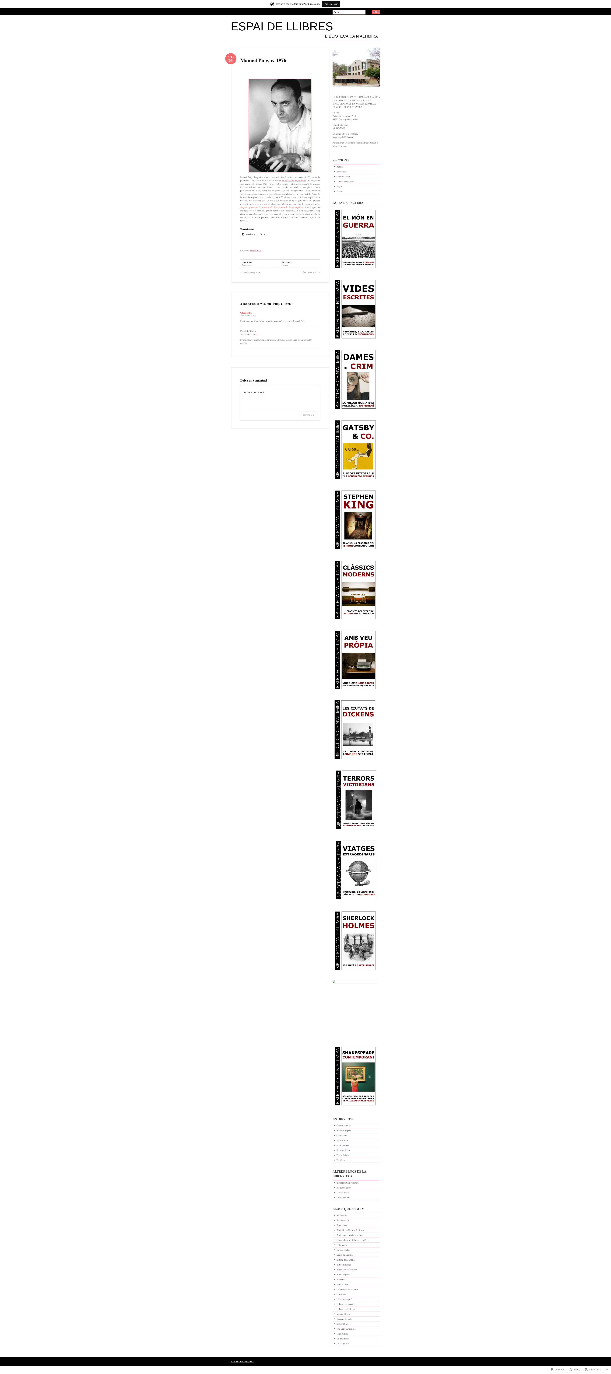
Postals (285, 264)
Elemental (341, 1279)
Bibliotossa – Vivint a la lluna (350, 1235)
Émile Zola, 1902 (311, 272)
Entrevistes (341, 171)
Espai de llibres (282, 26)
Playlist (340, 186)
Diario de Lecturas (345, 1254)
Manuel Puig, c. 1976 (263, 60)
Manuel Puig (255, 250)
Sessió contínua (343, 1197)
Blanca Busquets (344, 1130)
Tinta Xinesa (342, 1333)
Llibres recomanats (345, 181)
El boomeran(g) (344, 1264)
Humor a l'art (343, 1284)
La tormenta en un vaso (347, 1289)
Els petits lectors (344, 1187)
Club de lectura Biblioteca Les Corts (353, 1239)
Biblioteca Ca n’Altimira (351, 36)
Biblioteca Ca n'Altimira (347, 1182)
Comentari (308, 415)
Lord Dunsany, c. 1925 (251, 272)
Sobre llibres (342, 1323)
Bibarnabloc (342, 1225)
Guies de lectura (344, 176)
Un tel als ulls (343, 1343)
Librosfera (341, 1294)
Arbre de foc (342, 1215)
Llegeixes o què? (344, 1299)
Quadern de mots (344, 1318)
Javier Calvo (342, 1140)
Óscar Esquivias (344, 1125)
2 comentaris (247, 264)
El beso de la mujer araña (294, 180)
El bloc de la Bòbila (346, 1259)
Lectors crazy (343, 1192)
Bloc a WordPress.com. (242, 1362)
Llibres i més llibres (346, 1309)
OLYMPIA (246, 312)
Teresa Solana (343, 1155)
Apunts (340, 166)
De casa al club (343, 1249)
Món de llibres (343, 1313)
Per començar (331, 4)
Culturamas (342, 1244)
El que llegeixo (343, 1274)
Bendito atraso (343, 1220)
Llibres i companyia (346, 1304)
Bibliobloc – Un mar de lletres (350, 1230)
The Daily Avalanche (346, 1328)
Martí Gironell (343, 1145)
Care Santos (342, 1135)
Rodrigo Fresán (343, 1150)
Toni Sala (341, 1160)
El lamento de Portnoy (347, 1269)
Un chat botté (343, 1338)
